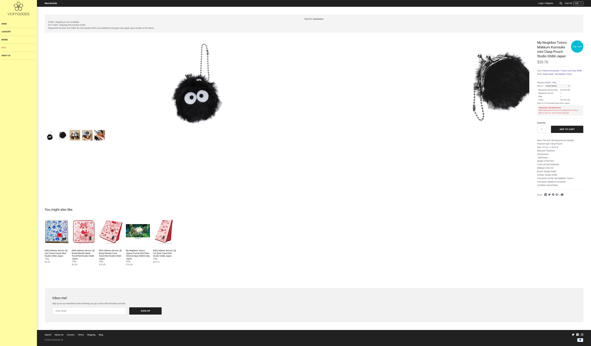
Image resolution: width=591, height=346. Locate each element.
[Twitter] (573, 335)
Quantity (541, 123)
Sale (4, 48)
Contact (70, 335)
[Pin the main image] (553, 194)
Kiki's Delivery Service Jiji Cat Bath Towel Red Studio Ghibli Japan (164, 253)
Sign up (145, 311)
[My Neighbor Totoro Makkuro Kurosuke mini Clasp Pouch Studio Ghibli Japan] (196, 84)
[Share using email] (562, 194)
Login (541, 3)
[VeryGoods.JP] (18, 8)
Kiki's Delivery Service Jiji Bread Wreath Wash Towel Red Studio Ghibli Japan (83, 254)
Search (48, 335)
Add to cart (567, 129)
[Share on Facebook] (546, 194)
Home (4, 24)
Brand (5, 40)
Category (6, 32)
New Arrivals (51, 3)
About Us (6, 56)
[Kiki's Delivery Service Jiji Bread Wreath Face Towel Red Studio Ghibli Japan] (111, 232)
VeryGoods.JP (57, 340)
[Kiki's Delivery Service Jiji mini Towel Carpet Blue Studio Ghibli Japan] (57, 232)
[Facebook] (577, 335)
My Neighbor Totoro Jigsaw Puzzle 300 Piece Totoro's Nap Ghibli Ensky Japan (138, 254)
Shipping (91, 335)
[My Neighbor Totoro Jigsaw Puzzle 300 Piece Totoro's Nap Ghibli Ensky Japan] (138, 232)
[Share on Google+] (557, 194)
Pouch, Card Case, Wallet (571, 71)
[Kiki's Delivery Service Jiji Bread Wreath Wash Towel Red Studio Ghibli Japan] (84, 232)
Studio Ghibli (548, 74)
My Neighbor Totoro (563, 74)
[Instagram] (582, 335)
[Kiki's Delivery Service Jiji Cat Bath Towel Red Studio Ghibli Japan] (165, 232)
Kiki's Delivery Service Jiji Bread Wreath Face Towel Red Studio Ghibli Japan (110, 254)
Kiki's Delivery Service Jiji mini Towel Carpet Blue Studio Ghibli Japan (56, 253)
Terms (81, 335)
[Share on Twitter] (549, 194)
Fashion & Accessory (550, 71)
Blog (101, 335)
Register (549, 3)
